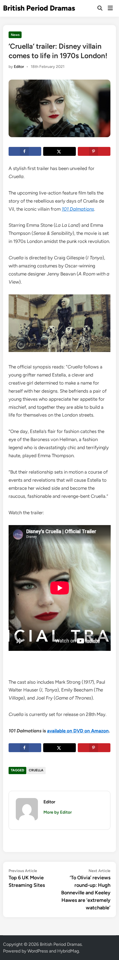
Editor (19, 66)
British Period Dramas (39, 8)
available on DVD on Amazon (78, 730)
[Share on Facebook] (25, 151)
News (15, 35)
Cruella (36, 770)
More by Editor (57, 812)
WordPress (37, 951)
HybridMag (68, 951)
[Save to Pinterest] (94, 151)
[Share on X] (59, 151)
